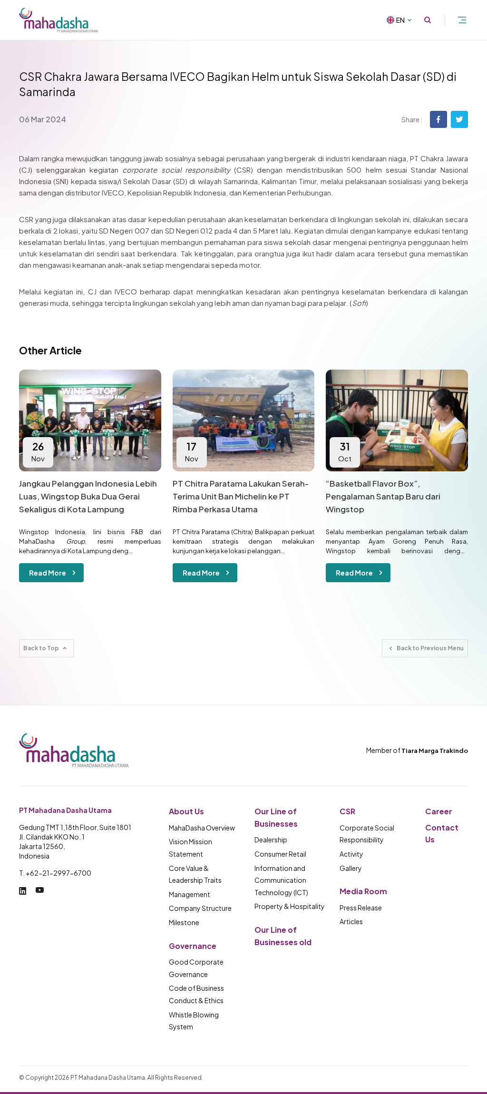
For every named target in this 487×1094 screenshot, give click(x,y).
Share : (411, 119)
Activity (351, 854)
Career (438, 811)
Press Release (361, 907)
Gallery (351, 868)
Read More (47, 572)
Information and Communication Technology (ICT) (281, 880)
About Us (186, 811)
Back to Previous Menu (430, 648)
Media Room (363, 891)
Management (189, 894)
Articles (351, 921)
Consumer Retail (280, 854)
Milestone (184, 922)
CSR (347, 811)
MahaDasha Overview (202, 827)
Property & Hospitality (289, 906)
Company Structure (200, 908)
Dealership (270, 839)
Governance (192, 946)
